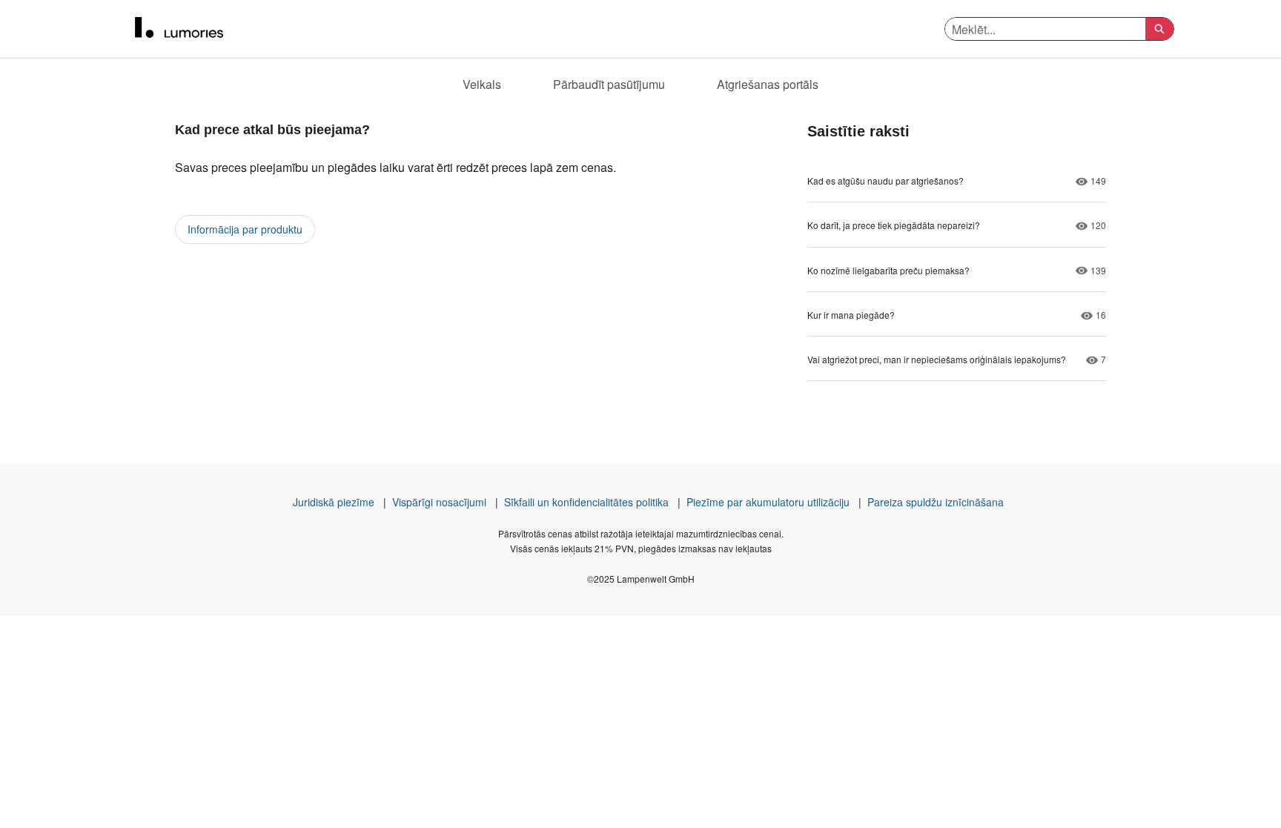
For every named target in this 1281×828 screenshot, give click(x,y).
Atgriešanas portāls (767, 84)
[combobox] (1045, 29)
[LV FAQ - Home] (192, 29)
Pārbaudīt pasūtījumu (609, 84)
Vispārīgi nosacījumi (439, 501)
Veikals (482, 84)
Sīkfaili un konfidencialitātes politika (586, 501)
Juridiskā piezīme (333, 501)
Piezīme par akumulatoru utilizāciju (768, 501)
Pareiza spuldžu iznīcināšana (935, 501)
